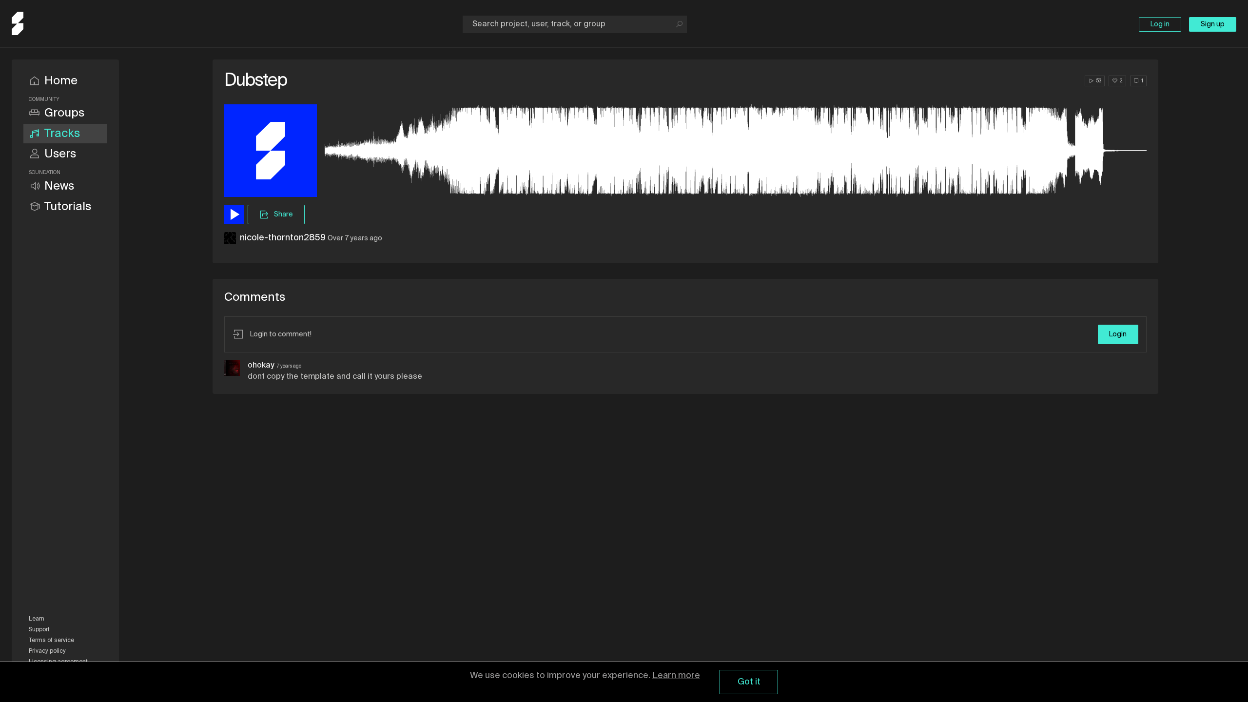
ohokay (261, 366)
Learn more (676, 675)
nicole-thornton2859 (283, 238)
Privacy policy (47, 651)
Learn (36, 619)
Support (39, 630)
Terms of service (51, 641)
